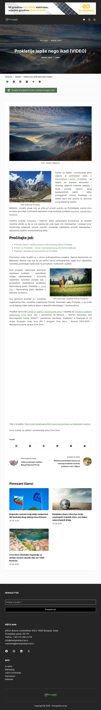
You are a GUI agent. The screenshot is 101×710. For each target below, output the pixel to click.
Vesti (59, 40)
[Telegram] (33, 81)
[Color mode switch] (84, 19)
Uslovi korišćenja (13, 672)
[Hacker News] (27, 81)
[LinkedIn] (20, 81)
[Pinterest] (43, 446)
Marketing (9, 669)
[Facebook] (7, 81)
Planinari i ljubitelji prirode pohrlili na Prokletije (36, 251)
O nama (8, 666)
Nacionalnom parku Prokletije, (71, 179)
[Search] (89, 20)
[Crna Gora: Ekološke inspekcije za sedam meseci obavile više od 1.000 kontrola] (29, 540)
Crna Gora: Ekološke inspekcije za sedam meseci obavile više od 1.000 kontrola (26, 558)
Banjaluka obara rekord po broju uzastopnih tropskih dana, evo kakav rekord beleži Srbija (69, 517)
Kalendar (9, 679)
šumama (13, 214)
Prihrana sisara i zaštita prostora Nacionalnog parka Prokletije (43, 244)
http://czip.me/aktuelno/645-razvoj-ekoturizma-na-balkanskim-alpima (57, 424)
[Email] (85, 446)
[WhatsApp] (39, 81)
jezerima (75, 211)
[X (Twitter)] (14, 81)
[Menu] (94, 19)
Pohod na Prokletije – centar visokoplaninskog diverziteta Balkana (45, 248)
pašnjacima (85, 211)
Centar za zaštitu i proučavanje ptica (44, 311)
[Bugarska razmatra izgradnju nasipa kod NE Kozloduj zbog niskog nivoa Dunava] (29, 499)
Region (53, 40)
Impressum (10, 676)
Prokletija (32, 221)
